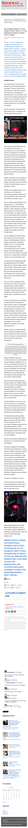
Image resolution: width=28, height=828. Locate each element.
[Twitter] (9, 611)
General (5, 38)
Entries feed (5, 811)
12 (16, 793)
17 (11, 795)
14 (3, 795)
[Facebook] (12, 611)
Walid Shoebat (8, 37)
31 (11, 799)
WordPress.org (5, 814)
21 (3, 797)
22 (6, 797)
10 (11, 793)
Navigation (13, 14)
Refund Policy (17, 819)
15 (6, 795)
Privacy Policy (6, 819)
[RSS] (6, 611)
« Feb (3, 802)
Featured (22, 37)
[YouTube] (15, 611)
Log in (4, 810)
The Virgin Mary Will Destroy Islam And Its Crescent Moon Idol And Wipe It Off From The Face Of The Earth (15, 619)
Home (11, 19)
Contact (12, 819)
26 (16, 797)
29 (6, 799)
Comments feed (5, 812)
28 (3, 799)
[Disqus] (15, 649)
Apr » (6, 802)
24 (11, 797)
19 (16, 795)
